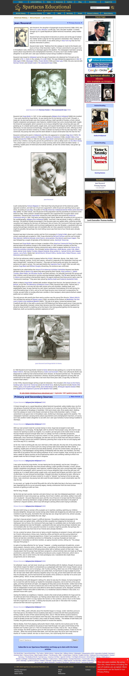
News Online (18, 673)
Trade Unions (53, 659)
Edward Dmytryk (43, 251)
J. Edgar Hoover (67, 660)
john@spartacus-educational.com (41, 393)
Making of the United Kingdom (99, 655)
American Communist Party (63, 243)
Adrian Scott (22, 251)
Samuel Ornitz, (66, 251)
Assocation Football (101, 653)
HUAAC (50, 258)
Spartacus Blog (95, 659)
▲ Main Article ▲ (75, 397)
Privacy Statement (20, 670)
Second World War (29, 653)
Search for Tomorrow (30, 385)
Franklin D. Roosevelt (62, 662)
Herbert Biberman (50, 249)
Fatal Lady (59, 61)
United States (67, 655)
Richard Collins (51, 253)
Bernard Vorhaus (59, 236)
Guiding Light (18, 385)
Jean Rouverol (100, 183)
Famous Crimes (28, 655)
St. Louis (38, 29)
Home (21, 2)
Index (49, 2)
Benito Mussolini (50, 662)
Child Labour (105, 657)
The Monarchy (53, 655)
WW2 (59, 13)
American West (18, 655)
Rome (45, 370)
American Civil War (53, 657)
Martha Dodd (52, 279)
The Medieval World (31, 657)
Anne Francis (40, 238)
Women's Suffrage (21, 659)
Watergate (77, 653)
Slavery (98, 657)
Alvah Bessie (62, 249)
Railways (45, 659)
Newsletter (93, 2)
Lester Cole (70, 249)
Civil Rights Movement (79, 657)
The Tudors (40, 653)
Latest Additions (36, 2)
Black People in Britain (41, 655)
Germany (70, 13)
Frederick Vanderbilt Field (68, 279)
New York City (66, 41)
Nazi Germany (42, 657)
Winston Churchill (98, 43)
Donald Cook (32, 63)
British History (49, 653)
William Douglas (35, 266)
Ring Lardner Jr (55, 251)
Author (69, 2)
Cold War (75, 655)
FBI (65, 275)
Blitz (60, 655)
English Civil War (84, 655)
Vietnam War (58, 653)
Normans (111, 653)
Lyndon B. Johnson (33, 660)
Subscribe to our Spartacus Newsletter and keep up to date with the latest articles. (48, 648)
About (60, 670)
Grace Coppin (71, 238)
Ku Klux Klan (77, 660)
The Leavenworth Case (59, 110)
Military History (68, 653)
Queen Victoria (57, 660)
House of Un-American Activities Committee (50, 269)
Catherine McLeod (29, 238)
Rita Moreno (59, 238)
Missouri (44, 29)
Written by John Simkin (66, 667)
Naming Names (100, 173)
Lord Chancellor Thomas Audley (100, 220)
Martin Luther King (88, 660)
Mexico (17, 277)
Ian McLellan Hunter (35, 273)
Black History (108, 13)
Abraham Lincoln (75, 662)
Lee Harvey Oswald (87, 662)
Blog (80, 2)
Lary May (30, 210)
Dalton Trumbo (32, 251)
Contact (88, 670)
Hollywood (33, 57)
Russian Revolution (75, 659)
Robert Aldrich (75, 297)
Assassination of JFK (88, 653)
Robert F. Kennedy (45, 660)
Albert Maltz (24, 273)
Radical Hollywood (100, 135)
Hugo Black (23, 266)
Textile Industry (63, 659)
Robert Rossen (71, 253)
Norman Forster (18, 63)
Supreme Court (56, 264)
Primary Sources (100, 186)
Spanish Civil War (66, 657)
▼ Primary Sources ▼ (74, 23)
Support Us (108, 2)
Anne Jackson (50, 238)
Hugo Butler (27, 116)
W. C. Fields (26, 59)
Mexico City (29, 271)
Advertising (18, 672)
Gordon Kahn (61, 253)
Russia (80, 13)
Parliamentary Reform (35, 659)
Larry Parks (23, 253)
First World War (18, 653)
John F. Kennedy (99, 20)
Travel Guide (86, 659)
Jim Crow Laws (39, 662)
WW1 (49, 13)
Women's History (92, 13)
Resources (59, 2)
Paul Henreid (17, 238)
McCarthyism (91, 657)
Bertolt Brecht (40, 253)
